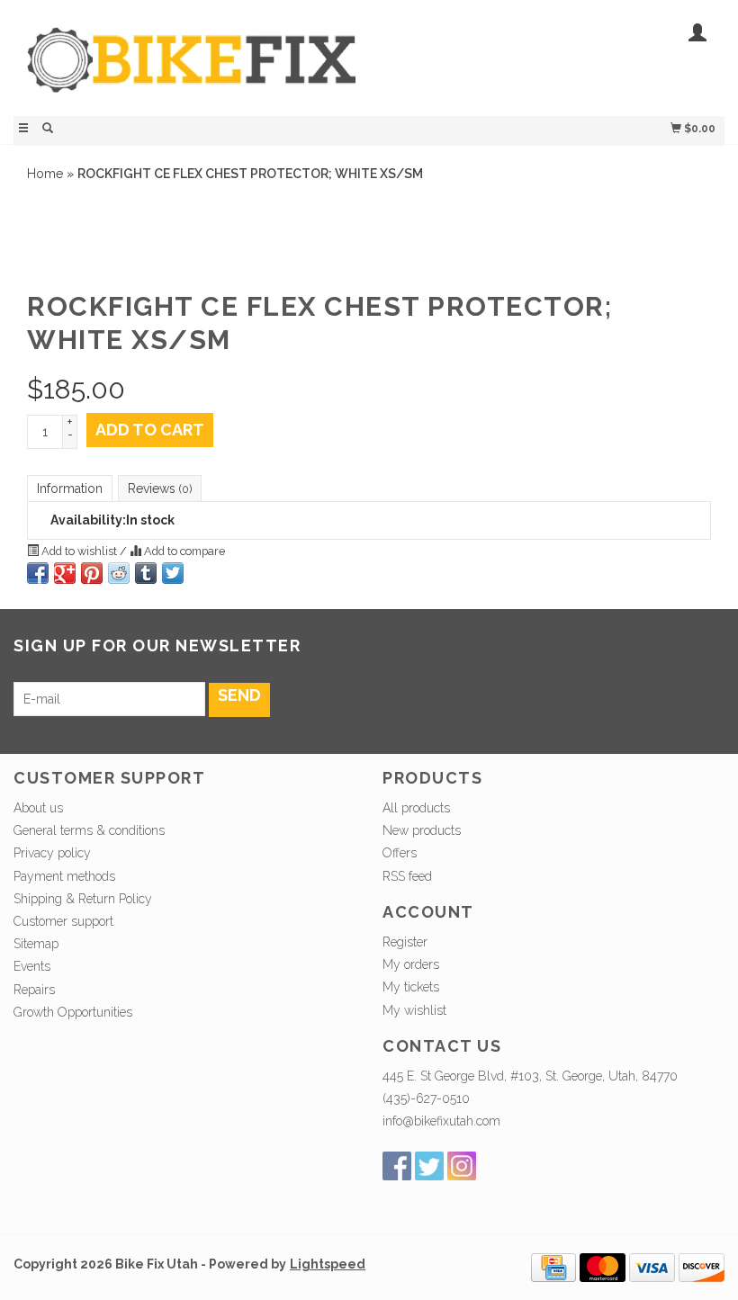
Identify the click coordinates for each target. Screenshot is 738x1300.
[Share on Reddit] (119, 573)
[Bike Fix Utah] (191, 69)
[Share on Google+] (65, 573)
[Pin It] (92, 573)
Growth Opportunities (75, 1012)
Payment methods (64, 876)
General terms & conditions (89, 830)
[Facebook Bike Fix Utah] (396, 1166)
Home (45, 173)
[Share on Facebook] (38, 573)
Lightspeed (327, 1264)
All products (416, 808)
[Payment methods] (553, 1266)
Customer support (63, 921)
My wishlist (414, 1010)
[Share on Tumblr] (146, 573)
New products (421, 830)
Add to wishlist (79, 551)
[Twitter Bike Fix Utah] (429, 1166)
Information (70, 488)
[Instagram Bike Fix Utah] (461, 1166)
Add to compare (183, 551)
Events (32, 966)
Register (405, 942)
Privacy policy (52, 853)
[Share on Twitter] (173, 573)
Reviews (160, 488)
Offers (399, 853)
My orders (410, 964)
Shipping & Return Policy (83, 899)
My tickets (410, 987)
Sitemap (36, 944)
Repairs (34, 989)
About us (38, 808)
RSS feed (407, 876)
